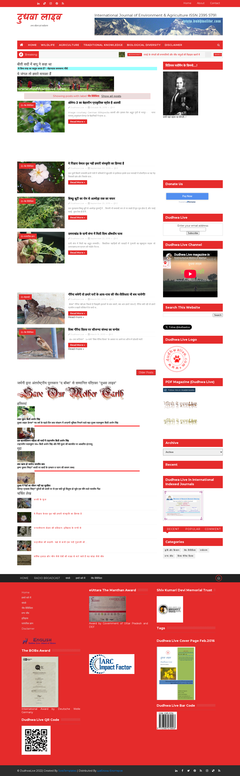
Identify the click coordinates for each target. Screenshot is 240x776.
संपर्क (68, 578)
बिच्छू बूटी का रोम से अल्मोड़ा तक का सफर (91, 199)
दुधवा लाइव (39, 17)
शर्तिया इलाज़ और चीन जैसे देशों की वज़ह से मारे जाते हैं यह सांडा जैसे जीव (69, 556)
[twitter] (188, 770)
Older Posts (146, 372)
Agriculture (69, 45)
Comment (213, 529)
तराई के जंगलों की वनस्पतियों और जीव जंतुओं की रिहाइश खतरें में (153, 54)
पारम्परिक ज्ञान (29, 236)
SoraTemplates (67, 770)
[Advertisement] (87, 149)
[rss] (63, 3)
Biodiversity (116, 54)
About (201, 3)
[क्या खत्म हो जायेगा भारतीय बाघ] (26, 456)
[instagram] (50, 3)
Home (187, 3)
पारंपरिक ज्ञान (27, 623)
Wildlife (48, 45)
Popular (192, 529)
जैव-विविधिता (190, 550)
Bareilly (200, 54)
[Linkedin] (26, 3)
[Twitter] (32, 3)
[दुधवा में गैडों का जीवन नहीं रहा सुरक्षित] (26, 478)
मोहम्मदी (27, 297)
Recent (173, 529)
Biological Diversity (144, 45)
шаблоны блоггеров (110, 770)
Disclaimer (173, 45)
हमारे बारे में (80, 578)
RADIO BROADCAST (47, 578)
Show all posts (111, 96)
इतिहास (25, 618)
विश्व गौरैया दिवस (185, 556)
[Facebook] (19, 3)
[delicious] (44, 3)
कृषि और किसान (172, 550)
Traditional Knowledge (103, 45)
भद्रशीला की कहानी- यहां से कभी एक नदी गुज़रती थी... (60, 542)
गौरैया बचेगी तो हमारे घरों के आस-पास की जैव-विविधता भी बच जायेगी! (106, 294)
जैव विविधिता (29, 105)
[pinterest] (56, 3)
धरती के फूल (40, 499)
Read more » (77, 121)
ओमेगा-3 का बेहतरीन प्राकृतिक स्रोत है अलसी (94, 103)
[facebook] (182, 770)
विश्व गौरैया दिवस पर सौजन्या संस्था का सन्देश (93, 330)
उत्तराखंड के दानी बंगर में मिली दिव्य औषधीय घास (95, 234)
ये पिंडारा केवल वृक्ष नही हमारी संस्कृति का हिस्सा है (96, 163)
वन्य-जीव (169, 556)
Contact (215, 3)
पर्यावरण (203, 550)
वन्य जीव (25, 613)
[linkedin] (38, 3)
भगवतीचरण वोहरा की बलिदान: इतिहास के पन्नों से (57, 527)
